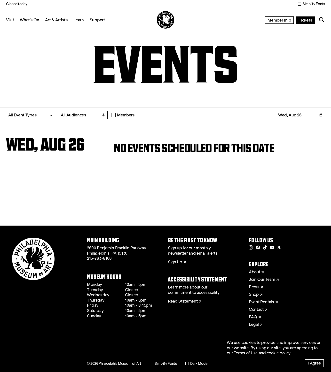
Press (254, 287)
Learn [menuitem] (78, 19)
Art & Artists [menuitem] (56, 19)
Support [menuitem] (97, 19)
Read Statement (183, 301)
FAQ (253, 317)
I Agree (314, 362)
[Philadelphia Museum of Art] (165, 20)
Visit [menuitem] (10, 19)
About (254, 272)
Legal (254, 324)
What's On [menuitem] (29, 19)
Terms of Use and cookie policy (262, 353)
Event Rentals (261, 302)
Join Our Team (262, 279)
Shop (254, 294)
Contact (256, 309)
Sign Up (175, 262)
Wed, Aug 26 (289, 114)
